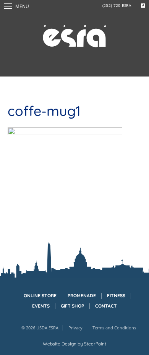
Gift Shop (72, 306)
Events (41, 306)
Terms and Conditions (114, 328)
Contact (106, 306)
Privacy (75, 328)
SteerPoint (95, 344)
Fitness (116, 295)
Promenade (82, 295)
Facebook (143, 5)
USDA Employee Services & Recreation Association (74, 36)
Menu (22, 6)
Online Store (40, 295)
